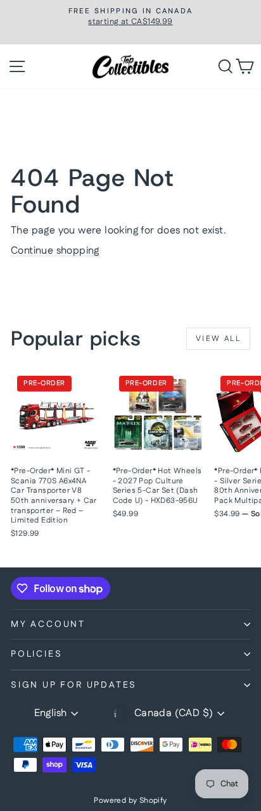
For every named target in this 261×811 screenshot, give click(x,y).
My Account (48, 624)
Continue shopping (55, 251)
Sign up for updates (74, 685)
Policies (36, 654)
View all (218, 338)
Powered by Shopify (130, 800)
